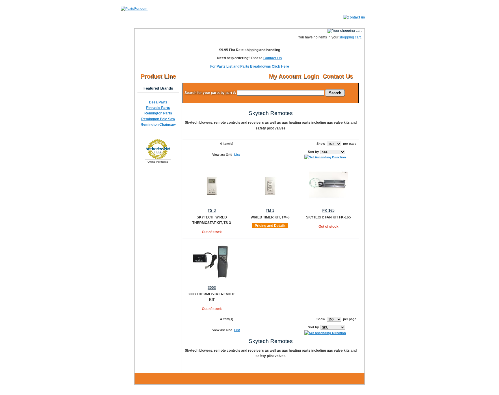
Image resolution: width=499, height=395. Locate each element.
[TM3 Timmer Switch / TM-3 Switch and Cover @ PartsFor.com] (270, 203)
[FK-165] (328, 203)
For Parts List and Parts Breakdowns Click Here (249, 66)
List (237, 154)
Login (311, 76)
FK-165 (328, 211)
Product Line (158, 76)
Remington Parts (158, 113)
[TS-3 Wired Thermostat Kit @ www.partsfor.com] (211, 203)
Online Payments (158, 161)
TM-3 (270, 211)
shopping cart (350, 37)
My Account (285, 76)
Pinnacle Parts (158, 108)
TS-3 (212, 211)
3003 (212, 288)
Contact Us (272, 58)
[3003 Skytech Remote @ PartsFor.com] (211, 280)
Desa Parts (158, 102)
